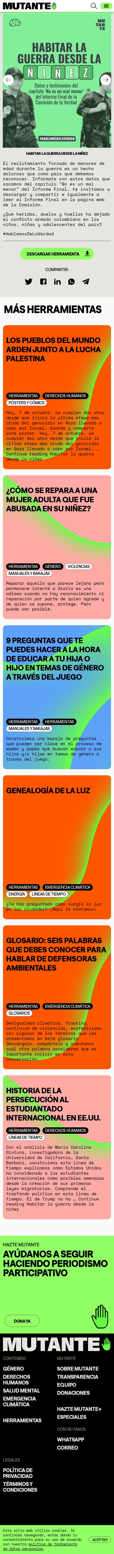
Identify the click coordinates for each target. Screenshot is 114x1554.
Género (53, 566)
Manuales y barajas (29, 573)
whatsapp (70, 1439)
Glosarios (19, 1013)
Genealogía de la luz (48, 789)
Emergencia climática (67, 887)
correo (67, 1447)
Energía (17, 894)
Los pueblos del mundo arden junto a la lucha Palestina (53, 348)
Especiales (71, 1416)
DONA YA (22, 1321)
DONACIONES (73, 1392)
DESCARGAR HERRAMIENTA (53, 254)
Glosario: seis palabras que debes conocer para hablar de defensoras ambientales (56, 953)
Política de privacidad (18, 1472)
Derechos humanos (65, 395)
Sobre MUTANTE (78, 1368)
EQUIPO (66, 1384)
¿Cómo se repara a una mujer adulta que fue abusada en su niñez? (51, 498)
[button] (105, 80)
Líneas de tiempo (49, 894)
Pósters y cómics (26, 402)
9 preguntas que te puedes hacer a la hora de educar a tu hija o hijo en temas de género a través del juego (55, 657)
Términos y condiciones (20, 1486)
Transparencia (77, 1376)
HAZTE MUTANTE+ (79, 1408)
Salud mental (21, 1390)
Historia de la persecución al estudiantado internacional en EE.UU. (53, 1103)
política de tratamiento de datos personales (40, 1546)
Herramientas (23, 395)
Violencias (79, 566)
